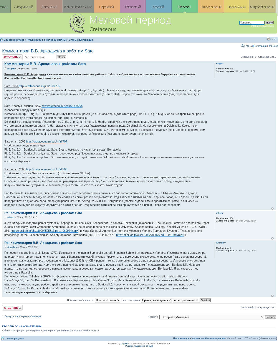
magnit (11, 68)
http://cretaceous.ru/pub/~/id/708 (62, 105)
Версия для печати (268, 39)
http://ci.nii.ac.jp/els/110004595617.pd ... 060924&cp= (44, 230)
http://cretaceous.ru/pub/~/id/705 (46, 169)
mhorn (10, 217)
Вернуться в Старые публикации (23, 316)
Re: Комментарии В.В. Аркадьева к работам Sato (43, 213)
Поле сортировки (131, 300)
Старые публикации (81, 40)
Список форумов (14, 40)
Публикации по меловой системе (47, 40)
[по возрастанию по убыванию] (192, 300)
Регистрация (261, 46)
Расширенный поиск (262, 26)
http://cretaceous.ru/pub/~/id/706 (39, 86)
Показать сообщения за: (81, 300)
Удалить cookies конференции (208, 338)
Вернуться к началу (272, 208)
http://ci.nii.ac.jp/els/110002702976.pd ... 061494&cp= (150, 235)
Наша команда (181, 338)
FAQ (246, 46)
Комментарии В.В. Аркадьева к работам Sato (48, 51)
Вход (275, 46)
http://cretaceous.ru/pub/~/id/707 (46, 141)
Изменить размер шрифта (275, 39)
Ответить (7, 55)
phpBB (124, 343)
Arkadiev (12, 247)
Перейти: (153, 316)
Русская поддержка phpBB (139, 346)
